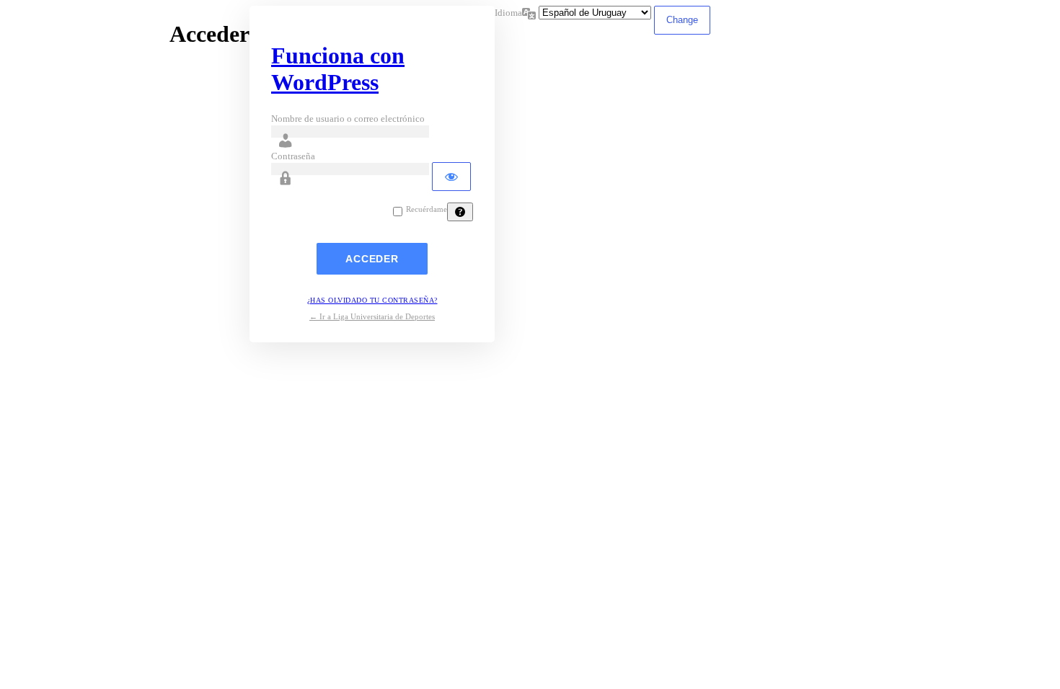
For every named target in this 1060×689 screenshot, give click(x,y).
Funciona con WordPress (338, 69)
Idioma (508, 12)
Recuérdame (426, 209)
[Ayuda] (460, 212)
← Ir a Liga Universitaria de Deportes (372, 316)
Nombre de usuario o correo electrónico (348, 118)
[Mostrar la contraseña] (451, 176)
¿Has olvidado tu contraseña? (372, 300)
